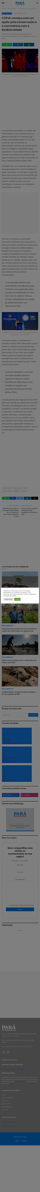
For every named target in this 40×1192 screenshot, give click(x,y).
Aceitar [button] (17, 599)
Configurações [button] (8, 599)
